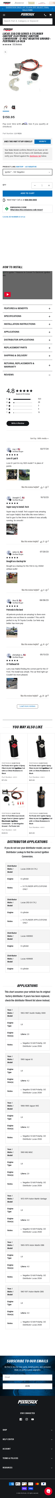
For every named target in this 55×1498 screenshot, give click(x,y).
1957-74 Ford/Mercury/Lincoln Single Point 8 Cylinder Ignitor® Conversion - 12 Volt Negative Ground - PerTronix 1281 (13, 821)
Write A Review (17, 423)
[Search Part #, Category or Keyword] (49, 21)
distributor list (35, 156)
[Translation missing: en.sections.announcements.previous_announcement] (2, 9)
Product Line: (19, 167)
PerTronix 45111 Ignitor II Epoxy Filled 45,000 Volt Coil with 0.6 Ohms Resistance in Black (13, 769)
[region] (23, 399)
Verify (42, 142)
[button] (4, 15)
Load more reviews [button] (27, 706)
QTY (4, 185)
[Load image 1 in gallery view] (6, 107)
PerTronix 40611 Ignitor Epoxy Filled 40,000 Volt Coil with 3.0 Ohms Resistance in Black (40, 769)
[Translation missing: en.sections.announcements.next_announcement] (52, 9)
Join (27, 1386)
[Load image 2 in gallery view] (13, 107)
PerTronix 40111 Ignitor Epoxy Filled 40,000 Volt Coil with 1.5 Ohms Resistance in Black (40, 820)
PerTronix (24, 1493)
